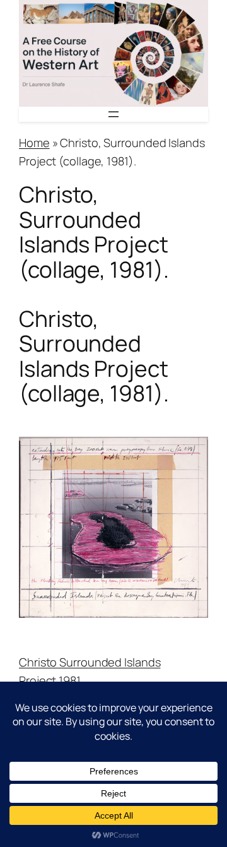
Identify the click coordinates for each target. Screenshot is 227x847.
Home (34, 142)
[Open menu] (113, 114)
